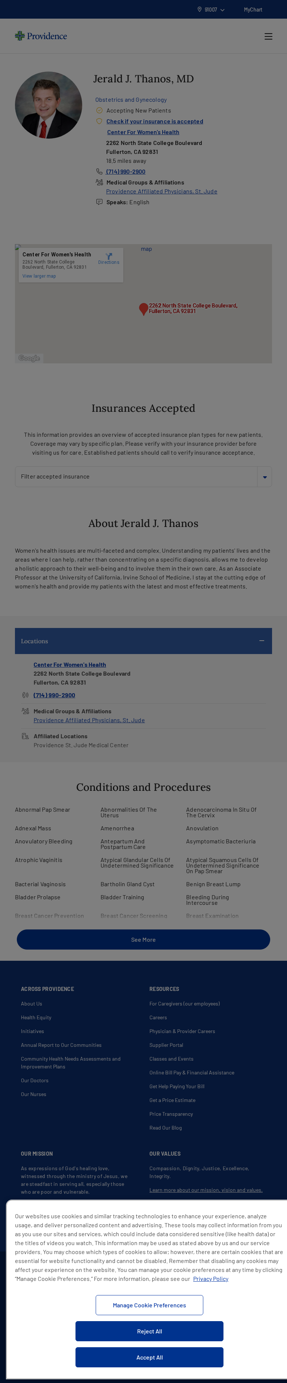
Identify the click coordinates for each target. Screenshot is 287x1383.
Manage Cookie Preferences (149, 1304)
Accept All (149, 1357)
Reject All (149, 1331)
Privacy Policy (210, 1278)
